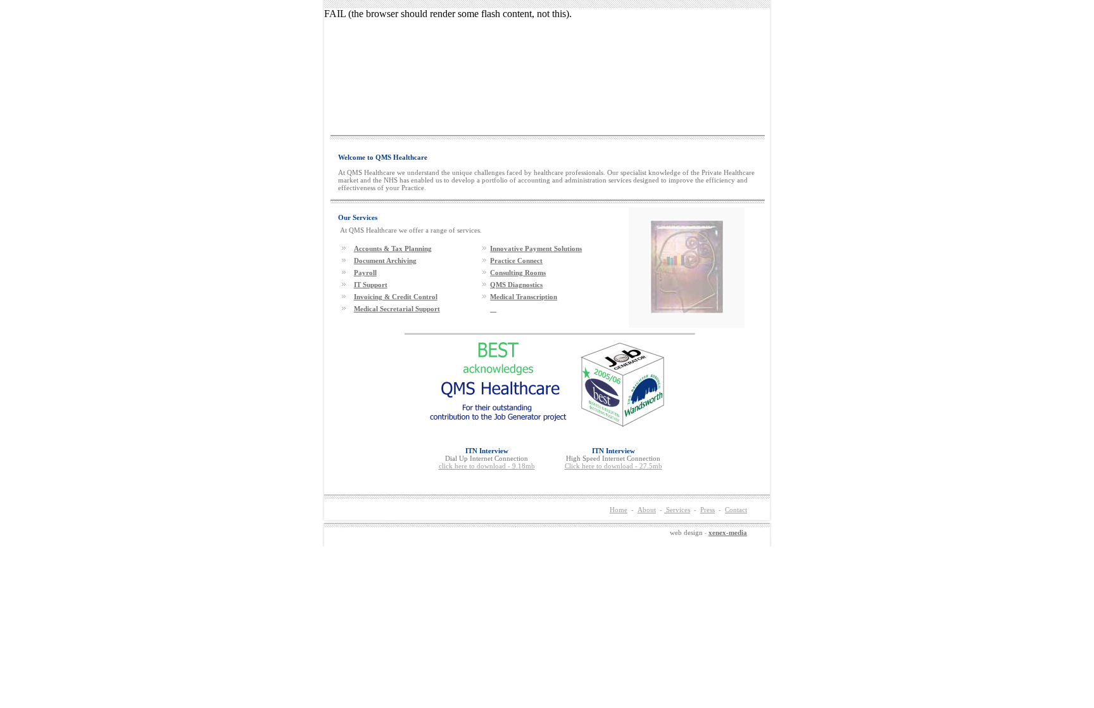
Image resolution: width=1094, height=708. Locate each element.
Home (618, 509)
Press (707, 509)
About (647, 509)
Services (677, 509)
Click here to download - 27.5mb (613, 466)
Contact (736, 509)
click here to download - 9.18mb (487, 466)
